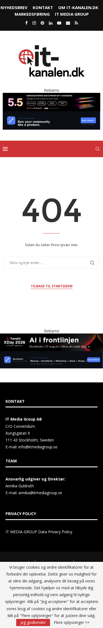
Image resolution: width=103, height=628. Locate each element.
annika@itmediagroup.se (40, 492)
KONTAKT (43, 7)
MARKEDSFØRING (32, 14)
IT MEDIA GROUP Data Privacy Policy (38, 531)
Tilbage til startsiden (52, 286)
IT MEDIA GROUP (72, 14)
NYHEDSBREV (14, 7)
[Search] (97, 149)
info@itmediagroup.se (37, 446)
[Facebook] (26, 23)
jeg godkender (33, 622)
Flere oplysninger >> (72, 622)
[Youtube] (59, 23)
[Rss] (76, 23)
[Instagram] (34, 23)
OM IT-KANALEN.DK (78, 7)
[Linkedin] (50, 23)
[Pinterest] (42, 23)
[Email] (68, 23)
